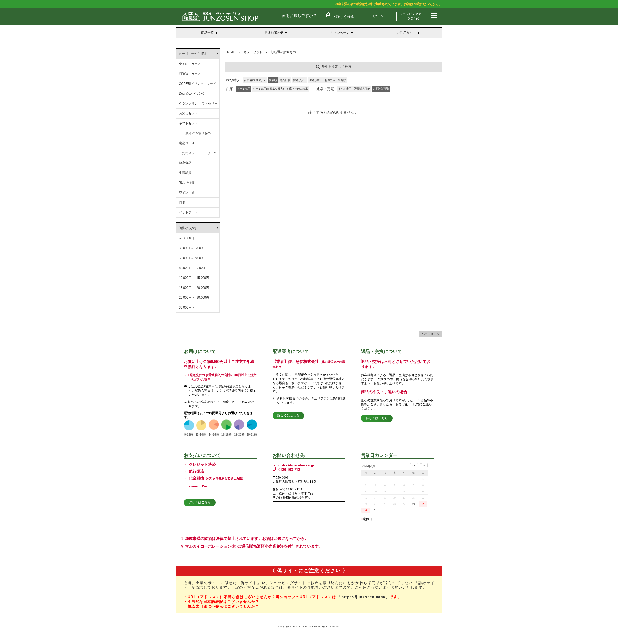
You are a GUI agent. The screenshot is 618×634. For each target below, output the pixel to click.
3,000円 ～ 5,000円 (192, 248)
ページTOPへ (430, 334)
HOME (230, 52)
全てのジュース (190, 64)
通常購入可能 (362, 88)
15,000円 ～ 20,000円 (194, 287)
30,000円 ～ (187, 307)
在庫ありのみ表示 (297, 88)
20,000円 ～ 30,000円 (194, 297)
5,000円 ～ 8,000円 (192, 258)
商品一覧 (207, 33)
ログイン (377, 16)
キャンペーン (339, 33)
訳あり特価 (187, 182)
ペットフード (188, 212)
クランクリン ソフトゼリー (198, 103)
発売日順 (285, 80)
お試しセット (188, 113)
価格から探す (188, 228)
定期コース (187, 143)
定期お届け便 (273, 33)
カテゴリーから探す (193, 54)
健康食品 (185, 163)
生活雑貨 (185, 173)
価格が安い (299, 80)
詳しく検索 (345, 16)
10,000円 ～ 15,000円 (194, 278)
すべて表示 (344, 88)
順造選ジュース (190, 74)
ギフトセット (188, 123)
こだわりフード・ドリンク (198, 153)
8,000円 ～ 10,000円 (193, 268)
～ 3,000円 (186, 238)
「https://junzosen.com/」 (363, 597)
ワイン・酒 (187, 192)
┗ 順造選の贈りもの (196, 133)
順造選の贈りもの (283, 52)
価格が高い (315, 80)
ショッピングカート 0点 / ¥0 (414, 16)
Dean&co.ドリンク (192, 93)
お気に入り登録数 (335, 80)
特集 (182, 202)
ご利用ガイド (406, 33)
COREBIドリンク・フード (197, 83)
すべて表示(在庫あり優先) (268, 88)
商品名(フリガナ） (255, 80)
